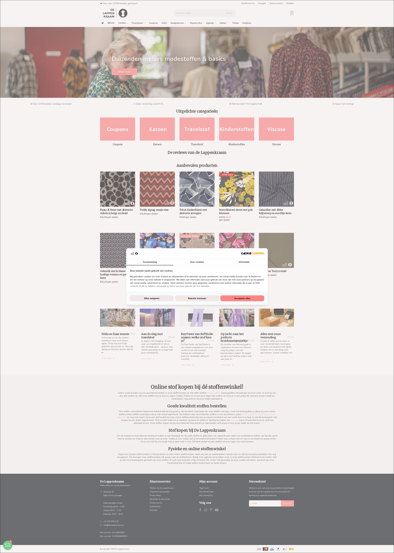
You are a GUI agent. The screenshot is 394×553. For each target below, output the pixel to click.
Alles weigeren (151, 298)
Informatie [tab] (244, 262)
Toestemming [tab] (150, 262)
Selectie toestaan (197, 298)
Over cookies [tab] (197, 262)
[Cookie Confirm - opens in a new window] (252, 253)
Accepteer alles (242, 298)
